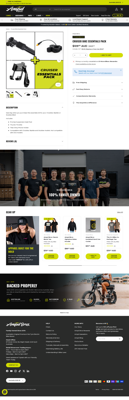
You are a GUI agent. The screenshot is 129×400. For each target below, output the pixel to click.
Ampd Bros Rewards (82, 330)
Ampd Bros (76, 33)
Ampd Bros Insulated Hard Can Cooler (93, 239)
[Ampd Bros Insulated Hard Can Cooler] (93, 225)
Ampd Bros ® (14, 389)
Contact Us (13, 365)
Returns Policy (51, 334)
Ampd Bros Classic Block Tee (51, 238)
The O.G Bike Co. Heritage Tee (113, 238)
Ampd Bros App (105, 15)
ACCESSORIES (19, 15)
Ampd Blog (79, 338)
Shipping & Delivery (53, 341)
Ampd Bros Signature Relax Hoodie (71, 239)
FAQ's (48, 327)
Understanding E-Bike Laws (56, 352)
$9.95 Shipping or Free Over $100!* (93, 49)
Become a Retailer (81, 345)
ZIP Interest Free (81, 349)
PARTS (30, 15)
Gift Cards (86, 15)
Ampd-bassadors (81, 334)
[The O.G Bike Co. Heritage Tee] (114, 225)
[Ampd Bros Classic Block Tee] (51, 225)
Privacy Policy (105, 389)
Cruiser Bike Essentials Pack (18, 29)
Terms (97, 389)
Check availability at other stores (86, 64)
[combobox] (69, 9)
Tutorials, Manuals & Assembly (57, 345)
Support (78, 15)
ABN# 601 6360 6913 (117, 389)
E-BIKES (8, 15)
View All (120, 212)
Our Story (78, 327)
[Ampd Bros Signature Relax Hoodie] (72, 225)
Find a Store (79, 341)
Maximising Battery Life (54, 349)
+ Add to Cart (106, 55)
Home (7, 29)
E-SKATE (38, 15)
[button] (122, 9)
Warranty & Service (52, 338)
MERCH (48, 15)
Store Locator (95, 15)
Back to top (64, 312)
